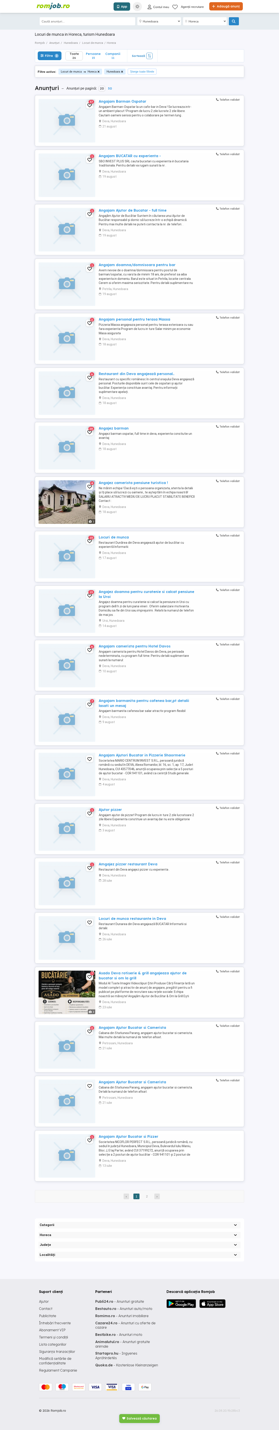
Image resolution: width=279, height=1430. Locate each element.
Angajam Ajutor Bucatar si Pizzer (128, 1136)
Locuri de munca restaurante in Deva (132, 918)
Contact (45, 1308)
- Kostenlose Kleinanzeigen (126, 1365)
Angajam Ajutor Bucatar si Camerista (132, 1027)
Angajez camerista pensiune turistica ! (133, 483)
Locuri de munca (114, 537)
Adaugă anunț (228, 6)
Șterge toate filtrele (142, 71)
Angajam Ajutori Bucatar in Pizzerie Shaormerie (142, 755)
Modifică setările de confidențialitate (55, 1360)
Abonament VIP (52, 1330)
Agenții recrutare (192, 6)
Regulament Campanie (58, 1370)
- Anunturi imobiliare (122, 1316)
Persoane (93, 55)
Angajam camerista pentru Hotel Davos (134, 646)
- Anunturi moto (118, 1334)
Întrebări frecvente (55, 1323)
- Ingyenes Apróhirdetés (116, 1355)
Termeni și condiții (53, 1337)
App (124, 6)
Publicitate (47, 1316)
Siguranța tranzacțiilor (57, 1351)
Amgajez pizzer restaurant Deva (128, 864)
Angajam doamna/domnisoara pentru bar (137, 265)
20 (102, 88)
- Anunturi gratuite (119, 1301)
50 (110, 88)
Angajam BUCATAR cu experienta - (130, 156)
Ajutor (44, 1301)
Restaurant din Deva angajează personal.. (136, 374)
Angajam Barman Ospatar (122, 101)
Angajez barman (114, 428)
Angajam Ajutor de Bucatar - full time (133, 210)
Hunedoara (113, 71)
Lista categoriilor (52, 1344)
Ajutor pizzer (110, 809)
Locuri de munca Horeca (79, 71)
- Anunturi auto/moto (123, 1308)
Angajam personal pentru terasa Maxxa (134, 319)
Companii (112, 55)
